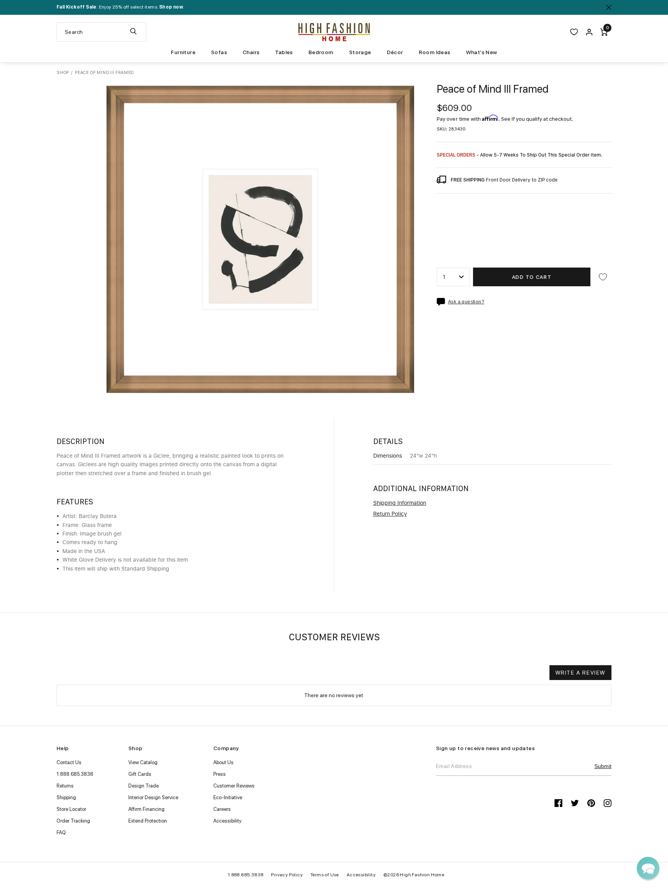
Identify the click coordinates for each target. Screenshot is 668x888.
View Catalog (143, 762)
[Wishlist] (574, 31)
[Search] (133, 32)
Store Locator (71, 809)
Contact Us (69, 762)
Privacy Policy (287, 874)
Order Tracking (73, 821)
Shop (63, 72)
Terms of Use (324, 874)
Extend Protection (147, 821)
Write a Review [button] (580, 673)
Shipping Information (399, 503)
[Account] (589, 32)
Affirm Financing (146, 809)
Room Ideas (434, 52)
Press (219, 774)
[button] (648, 868)
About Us (223, 762)
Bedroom (320, 52)
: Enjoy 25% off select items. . (120, 7)
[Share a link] (442, 302)
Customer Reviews (234, 786)
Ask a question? (466, 302)
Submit (602, 766)
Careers (222, 809)
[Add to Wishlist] (602, 277)
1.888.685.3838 (75, 774)
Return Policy (390, 514)
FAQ (61, 832)
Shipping (66, 797)
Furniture (183, 52)
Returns (65, 786)
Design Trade (143, 786)
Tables (283, 52)
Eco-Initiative (227, 797)
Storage (360, 52)
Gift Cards (139, 774)
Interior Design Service (153, 797)
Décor (395, 52)
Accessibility (227, 821)
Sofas (219, 52)
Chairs (251, 52)
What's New (481, 52)
